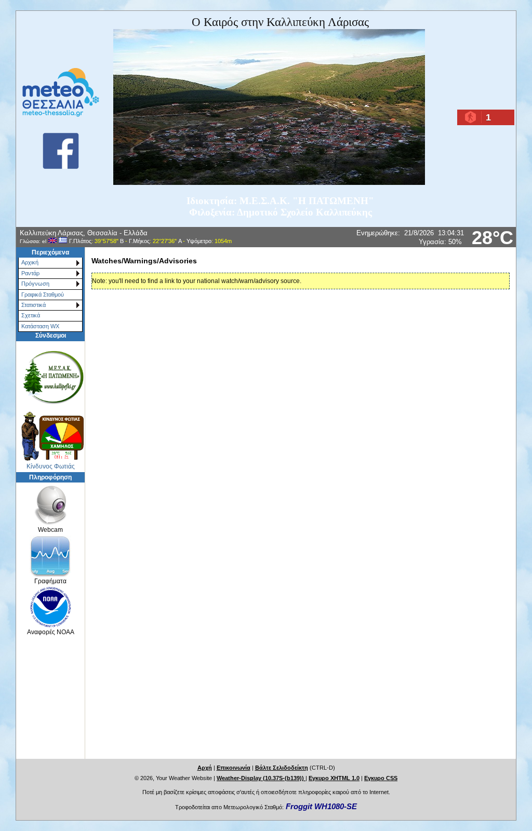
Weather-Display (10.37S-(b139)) (261, 778)
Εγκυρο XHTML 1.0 (334, 778)
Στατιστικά (33, 305)
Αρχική (29, 262)
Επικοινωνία (233, 768)
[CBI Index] (50, 436)
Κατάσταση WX (40, 326)
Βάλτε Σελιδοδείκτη (281, 768)
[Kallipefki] (50, 376)
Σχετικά (30, 315)
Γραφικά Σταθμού (42, 294)
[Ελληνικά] (63, 241)
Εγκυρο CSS (380, 778)
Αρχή (204, 768)
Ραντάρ (30, 273)
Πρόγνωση (35, 283)
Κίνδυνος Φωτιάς (50, 466)
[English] (52, 241)
